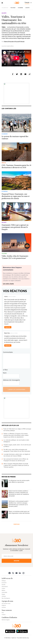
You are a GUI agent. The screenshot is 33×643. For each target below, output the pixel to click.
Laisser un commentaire (16, 389)
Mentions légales (6, 619)
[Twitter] (13, 573)
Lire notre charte (8, 283)
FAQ (3, 612)
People (3, 594)
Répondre (7, 327)
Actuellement (5, 7)
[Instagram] (23, 573)
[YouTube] (16, 573)
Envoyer (16, 560)
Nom (5, 373)
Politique (13, 7)
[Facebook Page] (10, 573)
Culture (3, 588)
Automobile (4, 592)
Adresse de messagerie (11, 380)
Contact (3, 614)
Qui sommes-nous (6, 603)
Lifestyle (4, 596)
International (5, 586)
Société (27, 7)
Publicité (4, 605)
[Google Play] (22, 631)
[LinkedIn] (20, 573)
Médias (3, 590)
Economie (20, 7)
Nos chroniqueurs (6, 598)
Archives (4, 607)
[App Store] (10, 631)
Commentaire (8, 352)
